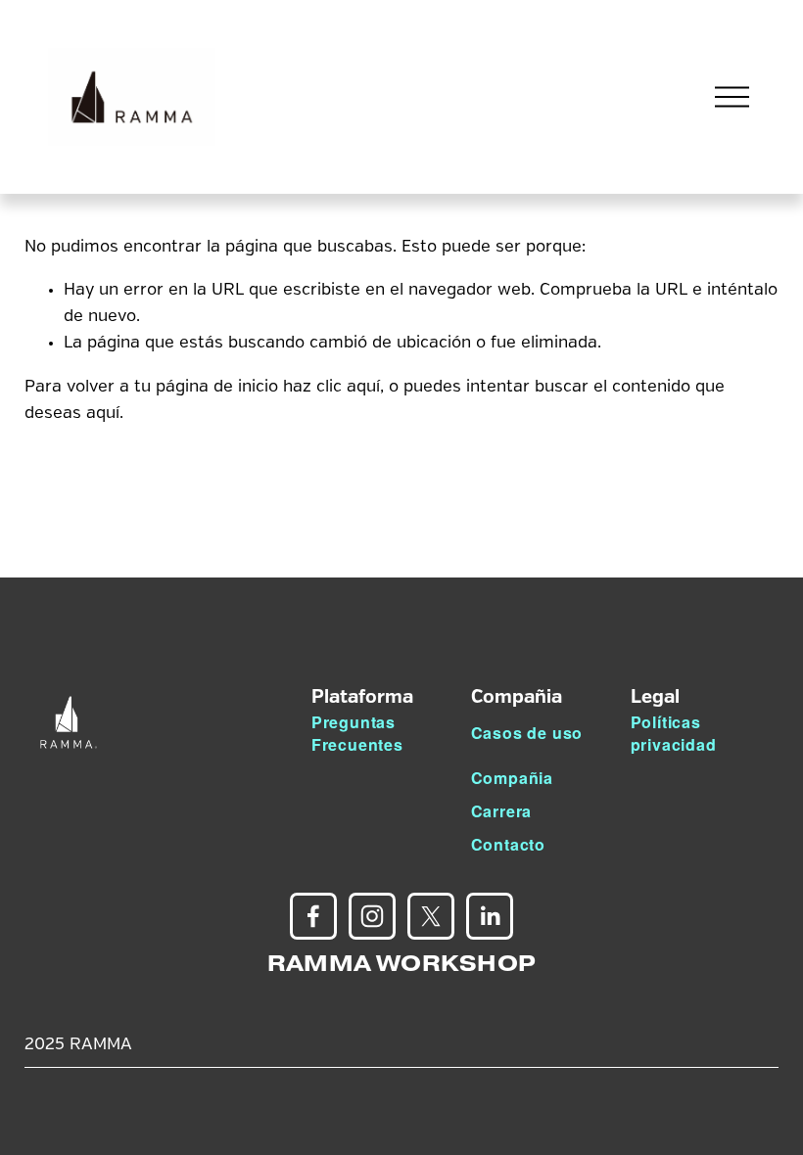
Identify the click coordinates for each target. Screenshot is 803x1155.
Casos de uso (527, 732)
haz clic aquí (331, 387)
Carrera (502, 811)
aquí (102, 413)
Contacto (508, 844)
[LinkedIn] (489, 916)
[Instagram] (372, 916)
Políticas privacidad (674, 733)
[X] (430, 916)
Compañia (512, 777)
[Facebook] (313, 916)
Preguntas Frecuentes (357, 733)
